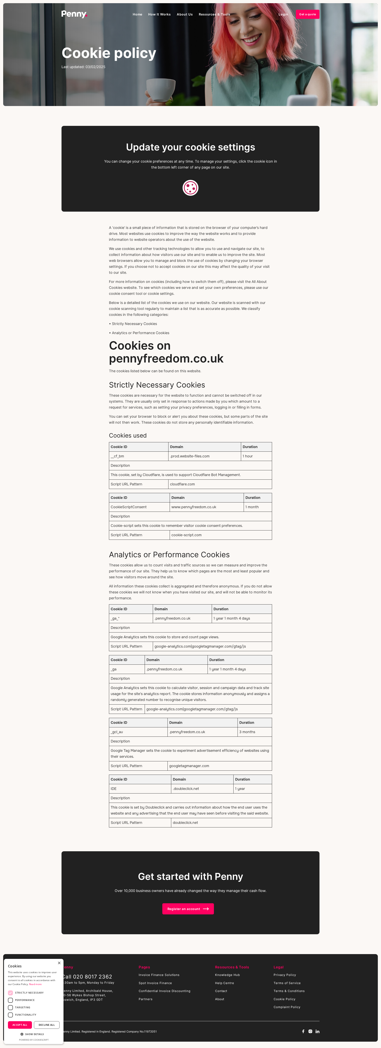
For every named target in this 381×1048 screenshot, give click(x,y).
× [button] (59, 963)
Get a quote (307, 14)
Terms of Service (287, 983)
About (219, 999)
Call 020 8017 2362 (87, 977)
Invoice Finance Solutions (159, 975)
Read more (35, 984)
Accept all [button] (20, 1025)
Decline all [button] (47, 1025)
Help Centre (224, 983)
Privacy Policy (285, 975)
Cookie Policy (284, 999)
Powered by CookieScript (34, 1039)
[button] (159, 14)
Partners (146, 999)
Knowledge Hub (227, 975)
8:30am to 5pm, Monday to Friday (88, 982)
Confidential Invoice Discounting (164, 991)
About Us (185, 14)
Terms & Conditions (289, 991)
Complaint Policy (287, 1007)
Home (137, 14)
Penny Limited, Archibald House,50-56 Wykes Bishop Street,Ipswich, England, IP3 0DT (87, 995)
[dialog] (34, 1001)
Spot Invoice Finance (155, 983)
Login (283, 14)
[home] (74, 14)
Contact (221, 991)
